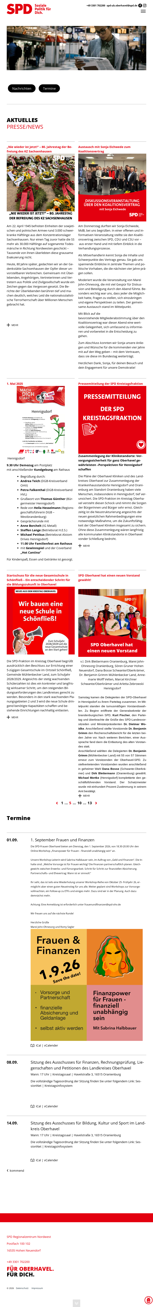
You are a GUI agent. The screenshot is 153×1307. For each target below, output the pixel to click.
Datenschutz (22, 1288)
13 (90, 802)
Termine (49, 88)
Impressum (37, 1288)
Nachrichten (21, 88)
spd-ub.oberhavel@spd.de (122, 5)
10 (79, 802)
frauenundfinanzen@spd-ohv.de (102, 904)
